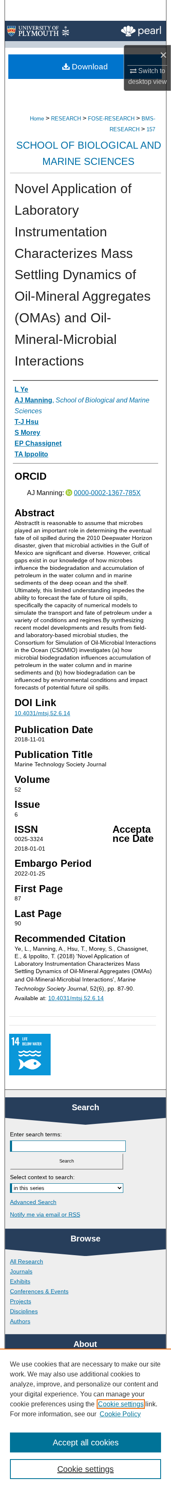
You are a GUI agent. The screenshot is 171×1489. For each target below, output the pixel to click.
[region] (85, 1419)
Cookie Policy (120, 1414)
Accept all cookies (86, 1442)
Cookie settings (121, 1404)
